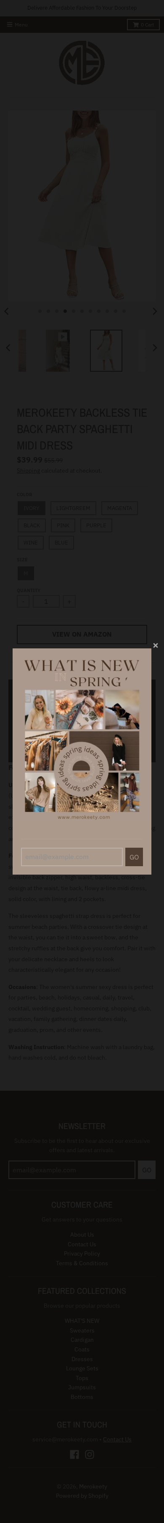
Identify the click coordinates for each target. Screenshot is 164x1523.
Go (134, 857)
